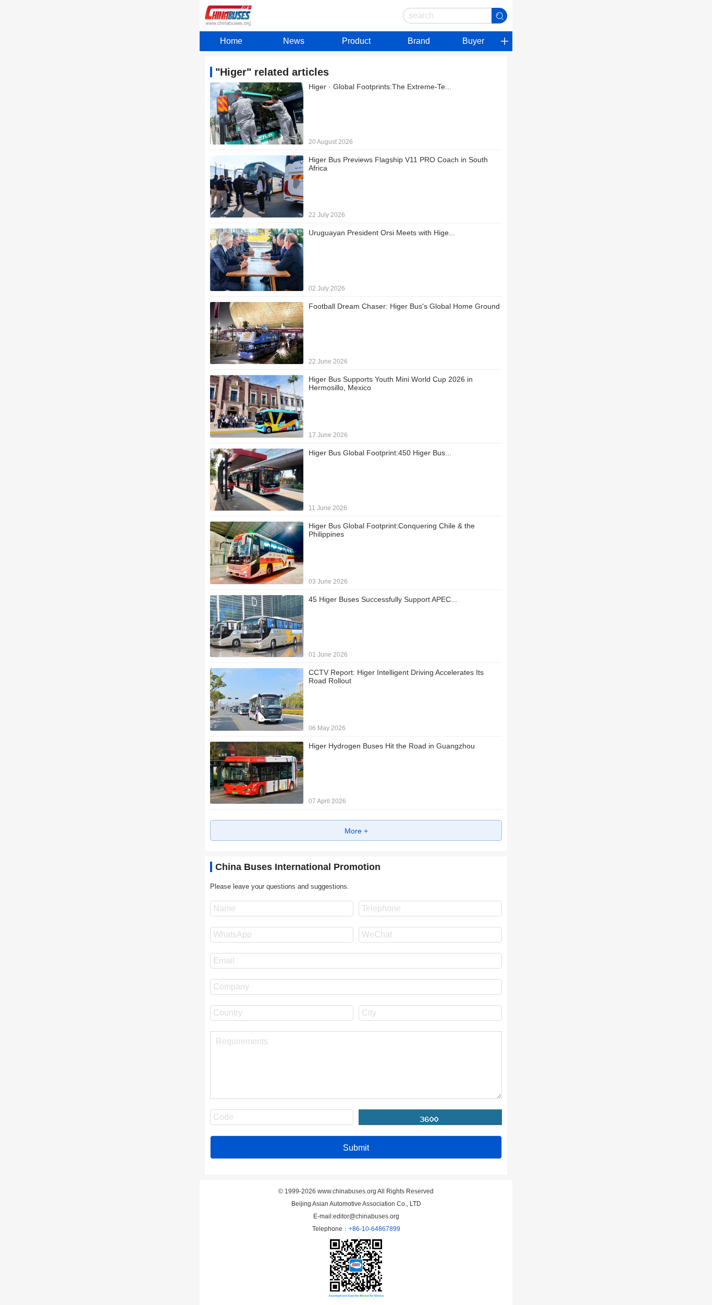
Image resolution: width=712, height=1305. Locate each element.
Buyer (473, 41)
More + (356, 831)
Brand (419, 41)
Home (231, 41)
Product (356, 41)
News (293, 41)
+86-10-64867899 (374, 1228)
